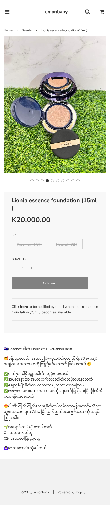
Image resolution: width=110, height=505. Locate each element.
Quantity (19, 259)
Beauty (27, 30)
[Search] (87, 12)
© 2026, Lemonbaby (35, 492)
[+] (31, 268)
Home (8, 30)
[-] (13, 268)
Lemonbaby (55, 12)
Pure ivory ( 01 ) (29, 244)
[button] (32, 180)
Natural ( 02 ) (66, 244)
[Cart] (102, 12)
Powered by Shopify (71, 492)
